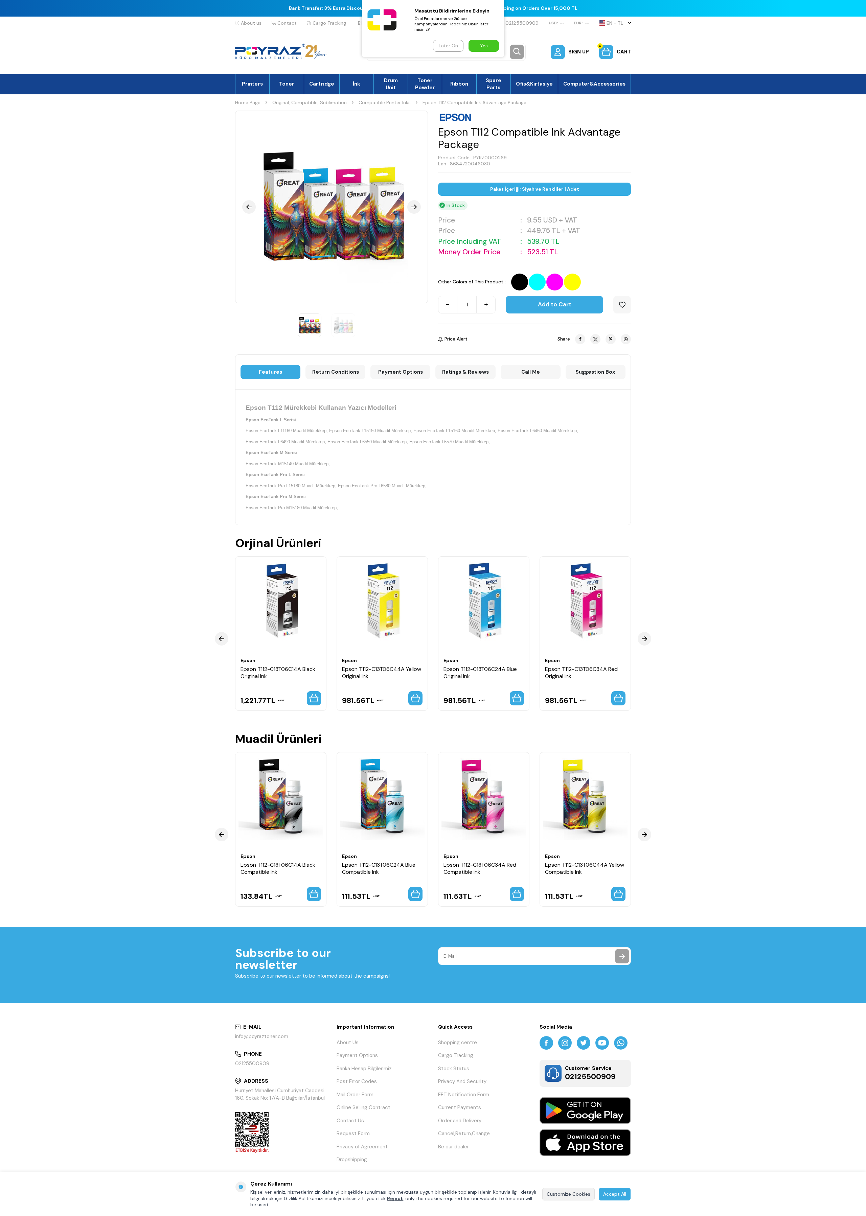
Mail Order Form (355, 1094)
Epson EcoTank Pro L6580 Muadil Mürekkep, (382, 485)
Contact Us (350, 1120)
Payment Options (400, 372)
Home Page (247, 102)
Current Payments (459, 1107)
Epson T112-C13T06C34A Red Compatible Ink (479, 868)
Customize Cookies (568, 1194)
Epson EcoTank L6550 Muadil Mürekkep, (367, 441)
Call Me (530, 372)
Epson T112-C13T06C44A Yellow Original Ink (381, 672)
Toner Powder (425, 84)
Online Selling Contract (363, 1107)
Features (270, 372)
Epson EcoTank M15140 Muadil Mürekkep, (288, 463)
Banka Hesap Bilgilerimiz (364, 1068)
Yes (484, 46)
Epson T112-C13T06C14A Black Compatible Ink (278, 868)
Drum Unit (391, 84)
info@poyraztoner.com (261, 1036)
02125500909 (522, 23)
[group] (331, 207)
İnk (356, 83)
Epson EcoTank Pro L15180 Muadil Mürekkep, (291, 485)
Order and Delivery (459, 1120)
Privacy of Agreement (362, 1146)
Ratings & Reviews (465, 372)
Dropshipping (352, 1159)
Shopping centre (457, 1042)
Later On (448, 46)
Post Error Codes (357, 1081)
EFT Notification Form (463, 1094)
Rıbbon (459, 83)
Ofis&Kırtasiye (534, 83)
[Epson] (455, 117)
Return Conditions (335, 372)
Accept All (614, 1194)
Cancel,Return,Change (464, 1133)
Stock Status (453, 1068)
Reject (395, 1198)
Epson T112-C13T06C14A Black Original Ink (278, 672)
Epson (248, 660)
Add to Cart (554, 304)
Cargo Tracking (329, 23)
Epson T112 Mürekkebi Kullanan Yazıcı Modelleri (321, 407)
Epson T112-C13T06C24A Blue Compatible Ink (378, 868)
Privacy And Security (462, 1081)
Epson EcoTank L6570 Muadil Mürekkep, (449, 441)
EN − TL (615, 23)
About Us (348, 1042)
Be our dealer (453, 1146)
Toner (286, 83)
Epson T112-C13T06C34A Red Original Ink (581, 672)
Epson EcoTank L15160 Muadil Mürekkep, (454, 430)
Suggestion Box (595, 372)
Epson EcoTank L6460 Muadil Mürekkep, (538, 430)
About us (251, 23)
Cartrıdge (321, 83)
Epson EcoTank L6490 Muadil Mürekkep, (286, 441)
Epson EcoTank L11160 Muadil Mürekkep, (287, 430)
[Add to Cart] (314, 698)
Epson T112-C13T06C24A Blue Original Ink (480, 672)
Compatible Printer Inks (385, 102)
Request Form (353, 1133)
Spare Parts (493, 84)
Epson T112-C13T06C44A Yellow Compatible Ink (584, 868)
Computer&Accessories (594, 83)
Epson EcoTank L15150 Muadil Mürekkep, (370, 430)
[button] (249, 207)
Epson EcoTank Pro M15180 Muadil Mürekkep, (292, 507)
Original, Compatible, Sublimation (309, 102)
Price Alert (456, 339)
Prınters (252, 83)
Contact (287, 23)
